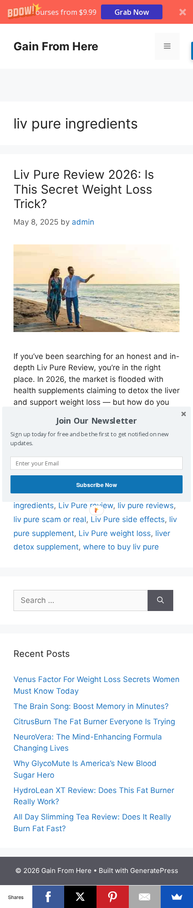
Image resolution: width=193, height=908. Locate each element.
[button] (96, 420)
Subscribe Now (96, 484)
